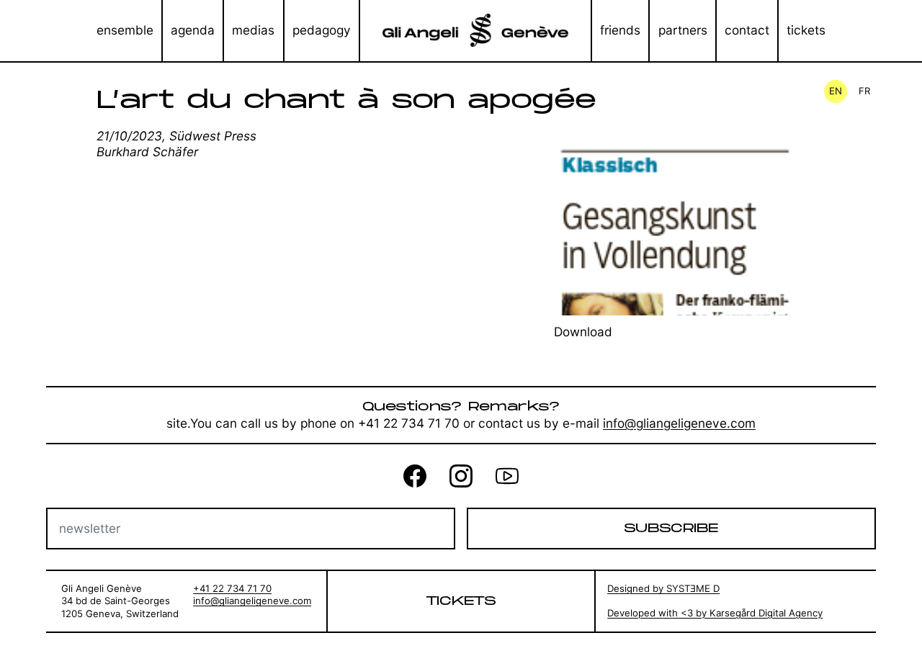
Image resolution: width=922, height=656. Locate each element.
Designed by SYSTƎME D (663, 588)
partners (682, 29)
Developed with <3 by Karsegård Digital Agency (715, 613)
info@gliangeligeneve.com (679, 423)
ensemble (125, 29)
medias (253, 29)
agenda (193, 29)
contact (747, 29)
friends (620, 29)
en (835, 90)
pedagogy (321, 29)
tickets (806, 29)
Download (583, 331)
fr (864, 90)
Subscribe (671, 528)
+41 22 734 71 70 (232, 588)
